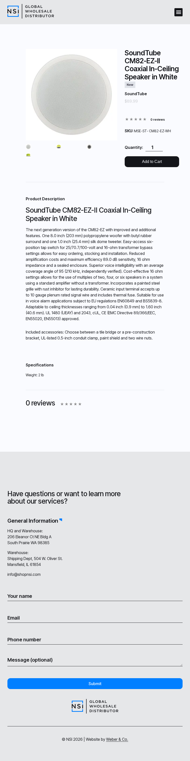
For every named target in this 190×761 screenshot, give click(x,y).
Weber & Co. (117, 739)
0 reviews (157, 119)
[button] (178, 12)
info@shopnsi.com (24, 574)
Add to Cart (152, 161)
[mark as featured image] (28, 147)
